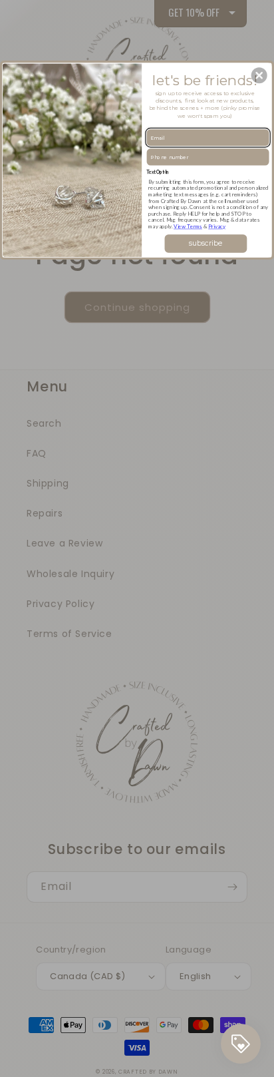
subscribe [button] (205, 243)
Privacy (216, 226)
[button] (259, 75)
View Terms (188, 226)
